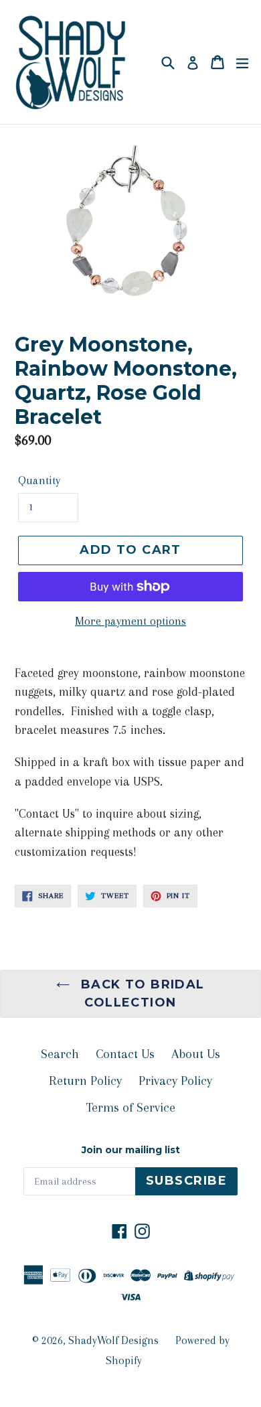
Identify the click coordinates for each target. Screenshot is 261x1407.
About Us (195, 1054)
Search (60, 1054)
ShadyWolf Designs (113, 1340)
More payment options (130, 620)
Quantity (39, 480)
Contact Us (125, 1054)
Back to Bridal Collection (140, 993)
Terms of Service (130, 1107)
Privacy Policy (175, 1080)
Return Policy (85, 1080)
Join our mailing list (131, 1150)
